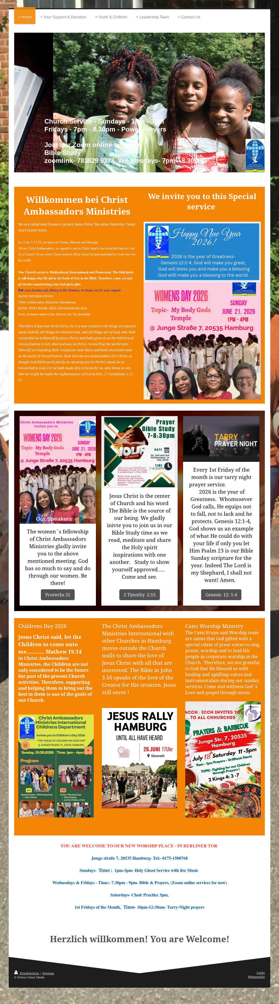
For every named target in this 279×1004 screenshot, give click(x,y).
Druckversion (29, 973)
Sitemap (48, 973)
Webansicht (256, 977)
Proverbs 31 (57, 595)
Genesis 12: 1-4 (221, 595)
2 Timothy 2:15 (140, 595)
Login (261, 973)
